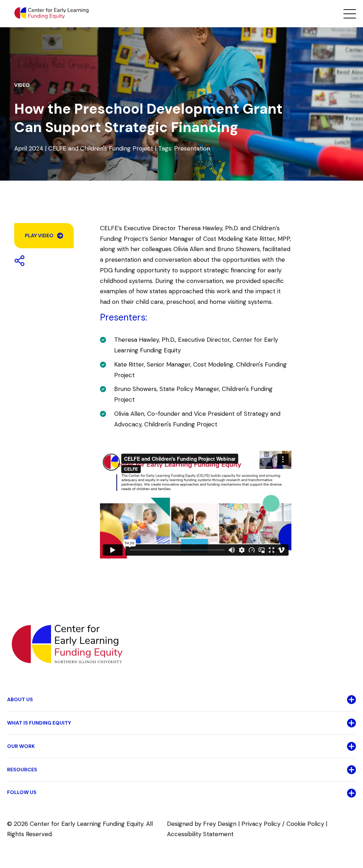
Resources (22, 769)
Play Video (39, 235)
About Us (20, 699)
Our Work (21, 746)
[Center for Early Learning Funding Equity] (51, 13)
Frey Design (219, 824)
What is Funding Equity (39, 723)
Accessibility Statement (200, 834)
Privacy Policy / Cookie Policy (282, 824)
